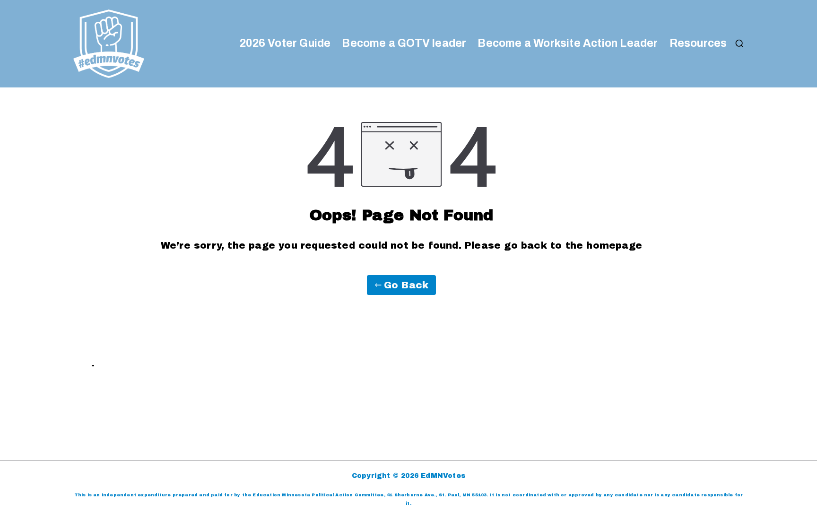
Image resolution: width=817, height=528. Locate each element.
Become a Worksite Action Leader (568, 43)
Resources (698, 43)
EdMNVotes (443, 475)
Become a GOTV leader (404, 43)
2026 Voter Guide (285, 43)
